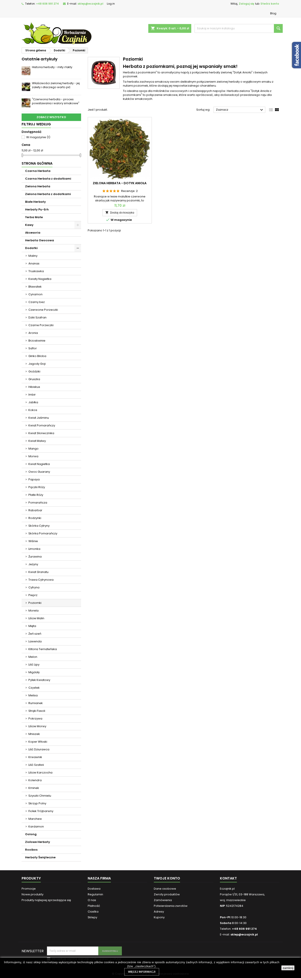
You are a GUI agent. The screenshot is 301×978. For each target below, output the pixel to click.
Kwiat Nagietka (39, 464)
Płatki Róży (35, 495)
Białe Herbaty (35, 202)
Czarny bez (36, 302)
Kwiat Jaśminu (38, 418)
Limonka (34, 549)
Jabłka (33, 402)
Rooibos (31, 850)
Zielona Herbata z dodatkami (48, 194)
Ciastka (93, 911)
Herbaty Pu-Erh (37, 209)
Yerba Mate (34, 217)
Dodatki (31, 248)
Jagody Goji (37, 364)
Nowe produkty (32, 894)
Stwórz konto (269, 4)
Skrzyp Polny (37, 803)
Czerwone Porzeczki (43, 310)
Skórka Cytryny (39, 526)
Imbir (32, 394)
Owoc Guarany (39, 472)
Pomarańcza (37, 502)
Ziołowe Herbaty (37, 842)
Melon (32, 657)
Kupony (159, 917)
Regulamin (95, 894)
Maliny (32, 256)
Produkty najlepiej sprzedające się (46, 900)
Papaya (34, 479)
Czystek (34, 688)
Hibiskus (34, 387)
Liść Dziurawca (38, 749)
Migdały (34, 672)
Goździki (34, 371)
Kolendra (35, 780)
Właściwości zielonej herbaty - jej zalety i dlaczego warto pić (56, 85)
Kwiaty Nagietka (39, 279)
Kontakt (228, 878)
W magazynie (38, 137)
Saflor (32, 348)
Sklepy (92, 917)
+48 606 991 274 (47, 4)
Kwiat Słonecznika (41, 433)
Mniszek (34, 734)
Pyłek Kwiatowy (39, 680)
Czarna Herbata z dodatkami (48, 179)
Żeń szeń (34, 634)
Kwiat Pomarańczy (41, 425)
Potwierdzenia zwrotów (171, 906)
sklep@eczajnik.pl (90, 4)
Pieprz (32, 595)
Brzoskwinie (36, 340)
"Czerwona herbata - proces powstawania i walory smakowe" (55, 101)
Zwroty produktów (167, 894)
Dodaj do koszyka (119, 212)
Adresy (159, 911)
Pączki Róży (36, 487)
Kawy (29, 225)
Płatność (94, 906)
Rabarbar (35, 510)
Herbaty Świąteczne (40, 857)
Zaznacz (240, 110)
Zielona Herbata (37, 186)
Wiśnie (33, 541)
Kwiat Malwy (37, 441)
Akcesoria (32, 233)
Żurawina (35, 556)
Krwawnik (35, 757)
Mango (33, 448)
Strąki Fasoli (36, 711)
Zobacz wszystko (51, 117)
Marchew (35, 819)
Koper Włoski (37, 742)
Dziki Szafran (37, 317)
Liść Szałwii (36, 765)
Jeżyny (33, 564)
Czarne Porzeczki (41, 325)
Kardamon (36, 826)
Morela (33, 610)
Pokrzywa (35, 718)
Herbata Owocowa (39, 240)
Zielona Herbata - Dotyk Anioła (120, 183)
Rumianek (35, 703)
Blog (273, 13)
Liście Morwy (37, 726)
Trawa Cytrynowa (41, 580)
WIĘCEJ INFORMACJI (141, 971)
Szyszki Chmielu (39, 796)
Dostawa (94, 889)
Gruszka (34, 379)
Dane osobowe (165, 889)
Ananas (33, 263)
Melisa (33, 695)
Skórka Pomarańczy (42, 533)
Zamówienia (163, 900)
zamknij (288, 968)
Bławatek (35, 286)
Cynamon (35, 294)
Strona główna (37, 163)
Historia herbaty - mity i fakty (52, 67)
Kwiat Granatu (38, 572)
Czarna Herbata (37, 171)
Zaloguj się (246, 4)
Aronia (33, 333)
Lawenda (35, 641)
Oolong (31, 834)
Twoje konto (167, 878)
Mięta (32, 626)
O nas (92, 900)
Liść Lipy (33, 664)
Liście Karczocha (40, 772)
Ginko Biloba (37, 356)
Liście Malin (36, 618)
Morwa (33, 456)
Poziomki (34, 603)
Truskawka (36, 271)
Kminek (33, 788)
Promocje (29, 889)
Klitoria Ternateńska (42, 649)
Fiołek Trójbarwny (40, 811)
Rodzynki (34, 518)
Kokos (32, 410)
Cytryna (33, 587)
